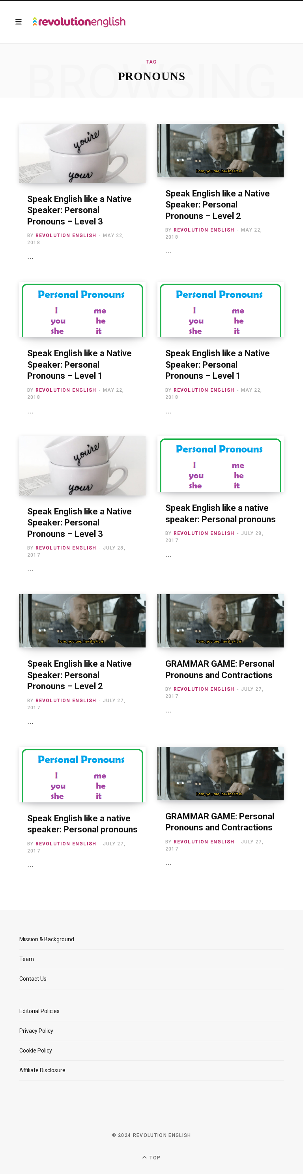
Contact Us (33, 979)
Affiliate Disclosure (42, 1070)
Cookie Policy (35, 1050)
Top (154, 1158)
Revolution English (66, 235)
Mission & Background (46, 939)
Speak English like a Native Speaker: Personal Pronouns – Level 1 (79, 364)
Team (26, 959)
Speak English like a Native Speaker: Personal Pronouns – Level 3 (79, 210)
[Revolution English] (79, 22)
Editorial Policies (39, 1011)
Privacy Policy (36, 1031)
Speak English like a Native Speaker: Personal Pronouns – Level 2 (217, 205)
